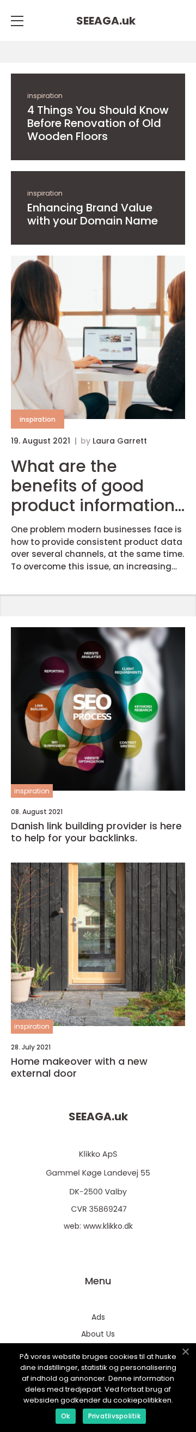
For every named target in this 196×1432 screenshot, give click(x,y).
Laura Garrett (120, 441)
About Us (98, 1333)
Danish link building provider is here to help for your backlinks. (96, 832)
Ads (98, 1317)
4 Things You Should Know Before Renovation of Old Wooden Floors (98, 123)
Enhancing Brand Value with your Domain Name (92, 214)
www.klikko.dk (108, 1226)
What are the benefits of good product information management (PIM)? (96, 486)
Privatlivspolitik (114, 1416)
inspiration (45, 95)
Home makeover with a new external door (79, 1067)
